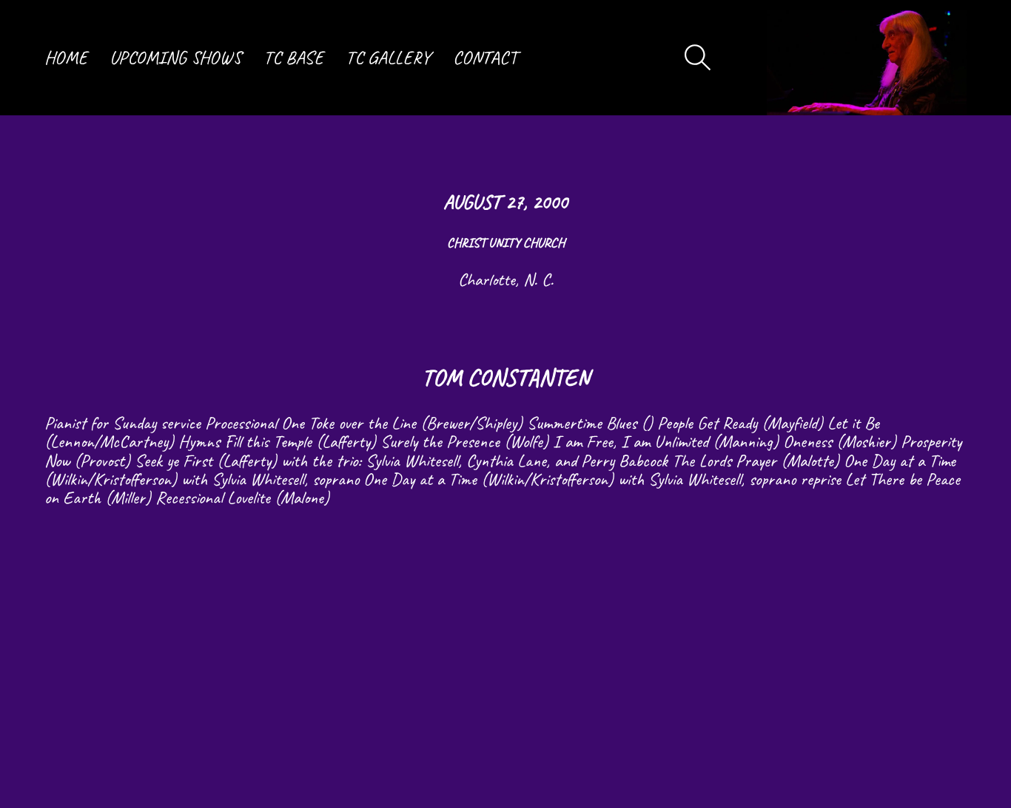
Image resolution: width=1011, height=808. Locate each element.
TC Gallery (388, 57)
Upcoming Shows (175, 57)
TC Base (293, 57)
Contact (485, 57)
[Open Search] (698, 57)
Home (65, 57)
